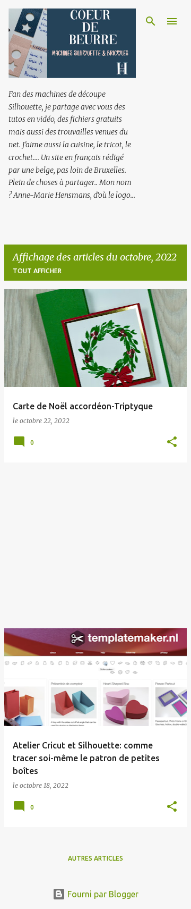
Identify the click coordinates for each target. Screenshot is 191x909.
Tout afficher (37, 270)
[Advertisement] (95, 545)
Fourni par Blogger (101, 894)
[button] (172, 442)
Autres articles (95, 858)
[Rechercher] (150, 21)
